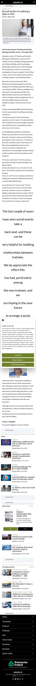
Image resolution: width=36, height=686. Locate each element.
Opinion (25, 592)
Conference (5, 9)
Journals (5, 649)
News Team (7, 640)
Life (4, 635)
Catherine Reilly (18, 609)
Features (14, 602)
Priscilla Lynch (17, 553)
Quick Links (7, 653)
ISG (20, 545)
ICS (9, 9)
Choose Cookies (17, 360)
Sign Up (25, 529)
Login (10, 529)
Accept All (18, 355)
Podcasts (6, 631)
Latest (20, 569)
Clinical (5, 626)
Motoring (14, 582)
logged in (13, 425)
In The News (15, 569)
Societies (6, 644)
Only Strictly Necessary (18, 364)
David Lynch (17, 578)
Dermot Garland (19, 676)
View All (31, 506)
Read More (31, 567)
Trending (25, 569)
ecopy (17, 510)
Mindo (5, 17)
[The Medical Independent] (34, 2)
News (4, 617)
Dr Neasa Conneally (17, 592)
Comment (6, 621)
